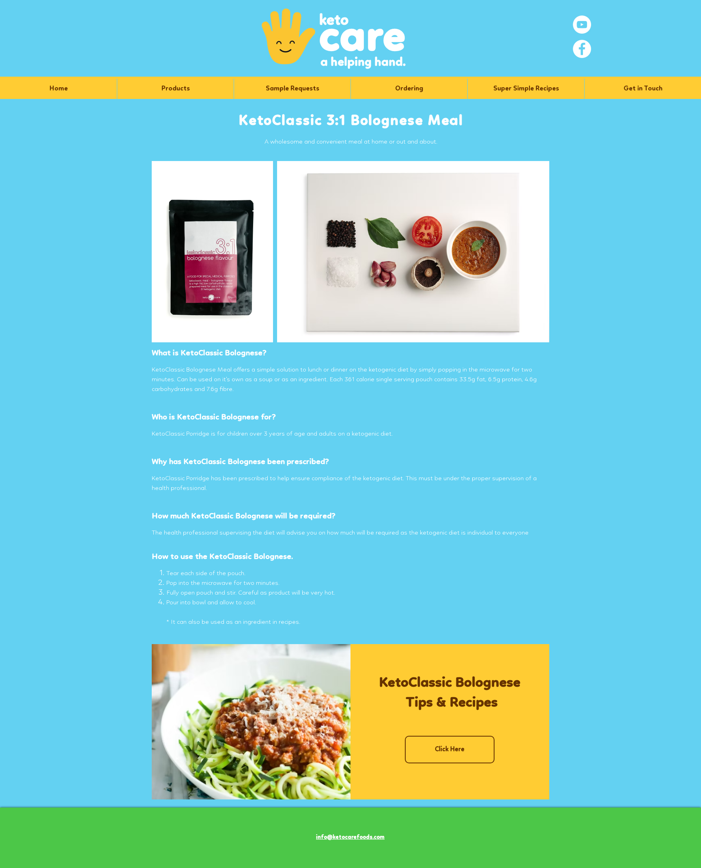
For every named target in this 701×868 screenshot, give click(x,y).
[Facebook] (582, 49)
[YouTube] (582, 24)
